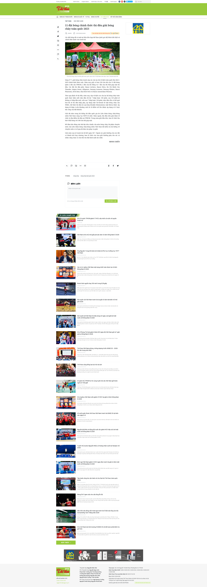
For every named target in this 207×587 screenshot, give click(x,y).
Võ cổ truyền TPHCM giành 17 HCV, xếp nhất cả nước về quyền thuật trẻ (97, 219)
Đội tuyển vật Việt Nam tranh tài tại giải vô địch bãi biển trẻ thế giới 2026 (97, 300)
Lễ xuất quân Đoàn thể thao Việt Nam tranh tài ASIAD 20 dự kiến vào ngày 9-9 (97, 414)
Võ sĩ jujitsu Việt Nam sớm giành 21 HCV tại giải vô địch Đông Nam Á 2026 (98, 398)
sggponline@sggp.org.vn (63, 583)
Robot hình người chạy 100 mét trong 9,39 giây (92, 283)
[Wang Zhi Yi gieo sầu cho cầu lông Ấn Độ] (66, 500)
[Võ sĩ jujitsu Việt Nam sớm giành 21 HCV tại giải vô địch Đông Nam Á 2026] (66, 402)
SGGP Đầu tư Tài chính (96, 1)
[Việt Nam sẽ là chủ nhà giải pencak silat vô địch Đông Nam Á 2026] (66, 240)
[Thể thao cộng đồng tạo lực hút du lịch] (66, 370)
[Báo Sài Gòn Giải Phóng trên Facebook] (119, 2)
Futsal (87, 17)
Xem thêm (65, 542)
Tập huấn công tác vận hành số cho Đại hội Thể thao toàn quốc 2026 (97, 479)
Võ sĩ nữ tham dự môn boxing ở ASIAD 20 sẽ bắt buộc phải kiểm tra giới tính (98, 528)
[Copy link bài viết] (58, 50)
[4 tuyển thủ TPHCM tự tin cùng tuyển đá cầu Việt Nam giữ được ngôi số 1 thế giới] (66, 386)
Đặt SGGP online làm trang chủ (143, 582)
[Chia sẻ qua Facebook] (58, 32)
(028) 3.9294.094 (61, 580)
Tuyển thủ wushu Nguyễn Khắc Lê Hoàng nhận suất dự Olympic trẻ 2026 (98, 447)
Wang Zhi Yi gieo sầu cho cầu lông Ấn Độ (90, 494)
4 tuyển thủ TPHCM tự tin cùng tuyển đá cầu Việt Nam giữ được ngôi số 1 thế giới (97, 382)
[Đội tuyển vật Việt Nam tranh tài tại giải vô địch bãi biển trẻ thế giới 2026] (66, 305)
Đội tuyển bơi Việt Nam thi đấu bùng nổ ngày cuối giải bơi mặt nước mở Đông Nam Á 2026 (96, 317)
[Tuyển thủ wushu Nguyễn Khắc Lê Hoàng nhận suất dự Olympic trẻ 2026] (66, 451)
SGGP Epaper (113, 1)
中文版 (106, 1)
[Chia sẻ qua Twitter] (58, 36)
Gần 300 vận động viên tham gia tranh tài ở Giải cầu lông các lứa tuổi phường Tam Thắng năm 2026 (97, 511)
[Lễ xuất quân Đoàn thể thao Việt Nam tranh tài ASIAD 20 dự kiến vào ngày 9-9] (66, 418)
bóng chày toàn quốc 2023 (87, 176)
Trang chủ (57, 16)
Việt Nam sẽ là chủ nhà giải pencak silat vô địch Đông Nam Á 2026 (98, 235)
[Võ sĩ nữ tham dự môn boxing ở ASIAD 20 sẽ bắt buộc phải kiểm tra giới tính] (66, 532)
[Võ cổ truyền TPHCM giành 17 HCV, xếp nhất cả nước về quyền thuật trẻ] (66, 224)
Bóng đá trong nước (66, 17)
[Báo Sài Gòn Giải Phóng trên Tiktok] (125, 2)
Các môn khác (105, 17)
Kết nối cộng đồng (116, 17)
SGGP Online (76, 1)
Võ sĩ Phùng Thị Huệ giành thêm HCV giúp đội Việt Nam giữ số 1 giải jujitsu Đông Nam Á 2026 (98, 333)
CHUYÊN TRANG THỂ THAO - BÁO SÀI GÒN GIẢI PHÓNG (63, 9)
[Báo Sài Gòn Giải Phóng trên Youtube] (122, 2)
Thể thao (68, 21)
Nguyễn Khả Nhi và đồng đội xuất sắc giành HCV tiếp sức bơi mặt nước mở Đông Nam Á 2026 (97, 430)
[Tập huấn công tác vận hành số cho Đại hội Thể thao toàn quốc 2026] (66, 483)
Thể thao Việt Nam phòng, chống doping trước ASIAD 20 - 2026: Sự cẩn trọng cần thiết (97, 349)
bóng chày (76, 176)
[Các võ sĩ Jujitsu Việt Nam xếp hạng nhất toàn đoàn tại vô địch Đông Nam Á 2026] (66, 272)
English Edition (85, 1)
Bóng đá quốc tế (79, 17)
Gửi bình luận (112, 201)
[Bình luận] (58, 54)
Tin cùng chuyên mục (67, 215)
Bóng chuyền (95, 17)
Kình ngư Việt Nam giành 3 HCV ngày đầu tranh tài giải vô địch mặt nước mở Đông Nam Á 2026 (98, 463)
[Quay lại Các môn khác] (58, 59)
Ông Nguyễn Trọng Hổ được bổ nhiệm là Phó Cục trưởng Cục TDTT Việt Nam (98, 252)
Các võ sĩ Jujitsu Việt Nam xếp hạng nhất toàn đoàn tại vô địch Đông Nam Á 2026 (97, 268)
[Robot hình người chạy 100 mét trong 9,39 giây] (66, 288)
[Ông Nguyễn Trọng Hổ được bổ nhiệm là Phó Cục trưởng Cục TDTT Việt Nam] (66, 256)
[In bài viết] (58, 45)
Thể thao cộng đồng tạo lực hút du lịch (89, 364)
